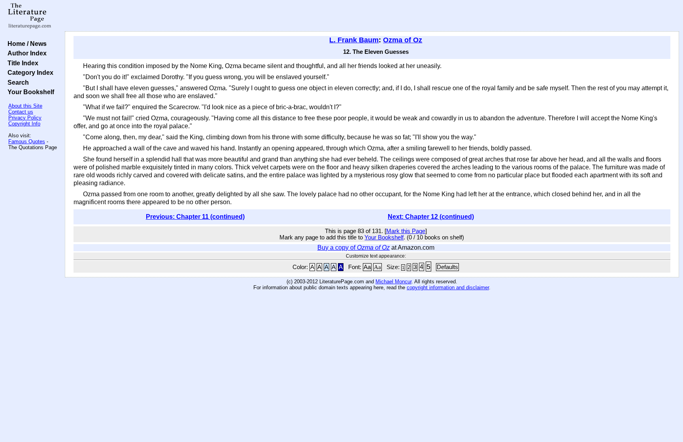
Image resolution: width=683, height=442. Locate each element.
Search (16, 82)
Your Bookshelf (29, 91)
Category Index (28, 72)
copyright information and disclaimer (448, 287)
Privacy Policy (25, 118)
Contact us (20, 112)
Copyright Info (24, 124)
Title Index (21, 62)
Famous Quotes (26, 141)
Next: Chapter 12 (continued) (431, 216)
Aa (367, 267)
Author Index (25, 53)
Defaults (447, 267)
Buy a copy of (353, 247)
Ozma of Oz (402, 40)
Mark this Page (405, 231)
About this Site (25, 106)
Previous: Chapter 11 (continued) (195, 216)
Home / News (25, 43)
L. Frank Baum (354, 40)
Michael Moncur (393, 282)
